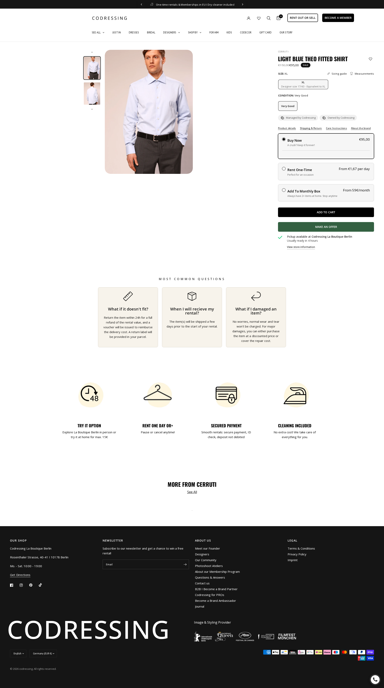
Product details (287, 128)
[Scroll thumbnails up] (92, 52)
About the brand (361, 128)
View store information (301, 247)
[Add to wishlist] (370, 58)
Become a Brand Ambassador (215, 601)
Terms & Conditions (301, 548)
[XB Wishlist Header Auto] (259, 18)
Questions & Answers (210, 577)
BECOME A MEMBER (338, 18)
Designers (202, 554)
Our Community (205, 560)
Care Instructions (336, 128)
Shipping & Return (311, 128)
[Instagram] (24, 585)
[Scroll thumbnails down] (92, 109)
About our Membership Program (217, 572)
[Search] (269, 18)
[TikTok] (43, 585)
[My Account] (240, 18)
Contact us (202, 583)
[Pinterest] (33, 585)
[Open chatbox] (375, 679)
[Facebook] (14, 585)
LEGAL (293, 540)
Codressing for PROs (209, 595)
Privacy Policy (297, 554)
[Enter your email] (185, 564)
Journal (199, 606)
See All (192, 492)
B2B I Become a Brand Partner (216, 589)
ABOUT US (203, 540)
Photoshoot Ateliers (209, 566)
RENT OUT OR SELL (303, 18)
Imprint (293, 560)
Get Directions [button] (20, 575)
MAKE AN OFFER (341, 228)
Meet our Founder (207, 548)
